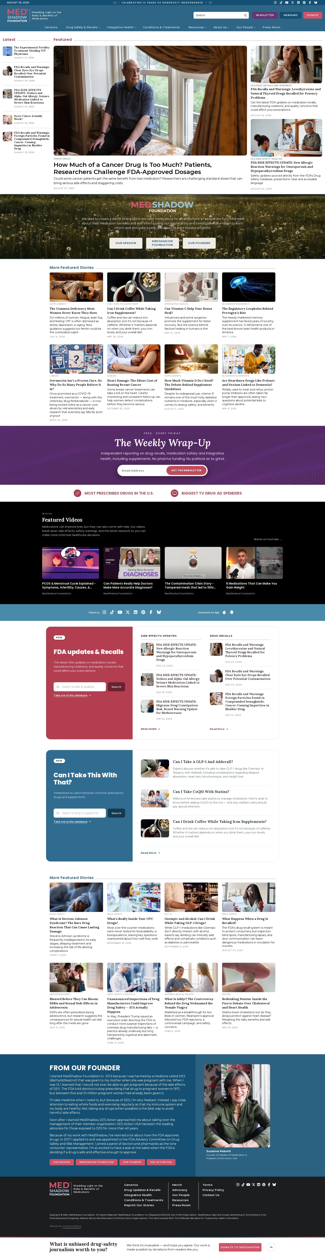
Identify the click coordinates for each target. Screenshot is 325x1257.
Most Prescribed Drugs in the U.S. (119, 493)
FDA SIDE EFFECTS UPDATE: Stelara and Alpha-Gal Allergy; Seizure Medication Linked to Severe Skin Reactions (178, 680)
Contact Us (211, 1195)
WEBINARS (290, 15)
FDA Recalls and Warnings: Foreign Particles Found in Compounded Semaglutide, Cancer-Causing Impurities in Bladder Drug (247, 701)
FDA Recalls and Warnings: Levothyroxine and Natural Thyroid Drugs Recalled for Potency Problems (286, 93)
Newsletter (265, 15)
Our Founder (132, 1162)
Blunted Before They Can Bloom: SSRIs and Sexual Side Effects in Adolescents (74, 1003)
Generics (51, 27)
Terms (208, 1185)
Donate (312, 15)
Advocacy (180, 1190)
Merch (177, 1185)
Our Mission (61, 1162)
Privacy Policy (213, 1190)
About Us (220, 27)
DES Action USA (161, 1162)
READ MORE (148, 729)
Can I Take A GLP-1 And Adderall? (203, 761)
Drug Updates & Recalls (142, 1190)
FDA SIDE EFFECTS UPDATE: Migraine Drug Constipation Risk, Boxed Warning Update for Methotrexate (177, 707)
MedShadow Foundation (97, 1162)
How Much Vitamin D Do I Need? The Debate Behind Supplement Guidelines (189, 385)
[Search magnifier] (246, 15)
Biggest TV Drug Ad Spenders (212, 493)
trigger (271, 1247)
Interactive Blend (71, 1226)
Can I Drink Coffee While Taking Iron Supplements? (220, 821)
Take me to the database (70, 695)
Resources (196, 27)
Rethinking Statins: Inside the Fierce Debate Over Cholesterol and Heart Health (246, 1003)
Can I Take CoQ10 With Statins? (201, 791)
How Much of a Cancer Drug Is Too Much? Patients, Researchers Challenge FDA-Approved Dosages (133, 168)
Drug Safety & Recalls (81, 27)
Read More (217, 729)
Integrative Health (120, 27)
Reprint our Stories (139, 1205)
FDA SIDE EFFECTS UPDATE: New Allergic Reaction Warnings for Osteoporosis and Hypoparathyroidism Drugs (282, 167)
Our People (244, 27)
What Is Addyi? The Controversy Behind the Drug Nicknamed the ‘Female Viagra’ (189, 1003)
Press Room (271, 27)
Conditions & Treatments (161, 27)
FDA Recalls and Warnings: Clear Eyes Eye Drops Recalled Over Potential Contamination (247, 675)
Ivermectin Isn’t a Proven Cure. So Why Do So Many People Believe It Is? (76, 385)
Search (116, 686)
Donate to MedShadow (240, 1247)
